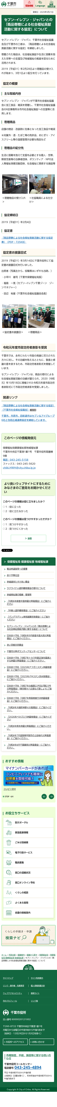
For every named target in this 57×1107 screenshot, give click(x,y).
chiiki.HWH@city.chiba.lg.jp (19, 468)
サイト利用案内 (37, 978)
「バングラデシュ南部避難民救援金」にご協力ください (28, 618)
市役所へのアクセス (15, 1042)
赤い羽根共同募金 (15, 645)
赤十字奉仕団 (13, 575)
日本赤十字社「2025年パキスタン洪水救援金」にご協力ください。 (29, 677)
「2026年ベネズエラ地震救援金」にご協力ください (29, 718)
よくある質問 (21, 903)
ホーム (4, 955)
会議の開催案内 (22, 913)
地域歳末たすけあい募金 (18, 582)
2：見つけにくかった (16, 529)
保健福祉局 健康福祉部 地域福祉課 (27, 561)
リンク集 (34, 1001)
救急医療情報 (21, 832)
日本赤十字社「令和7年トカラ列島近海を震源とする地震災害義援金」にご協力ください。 (29, 659)
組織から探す (32, 955)
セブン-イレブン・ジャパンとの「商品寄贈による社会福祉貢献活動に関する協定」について (29, 627)
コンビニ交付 (10, 789)
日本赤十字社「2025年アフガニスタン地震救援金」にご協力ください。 (29, 668)
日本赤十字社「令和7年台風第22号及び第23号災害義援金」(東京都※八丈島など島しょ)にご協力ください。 (29, 689)
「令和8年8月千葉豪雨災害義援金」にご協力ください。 (29, 746)
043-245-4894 (27, 1067)
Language (40, 6)
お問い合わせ (38, 1042)
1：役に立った (13, 507)
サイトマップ (8, 978)
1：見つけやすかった (16, 524)
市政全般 (12, 955)
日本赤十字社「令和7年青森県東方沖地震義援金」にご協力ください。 (28, 699)
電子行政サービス (23, 852)
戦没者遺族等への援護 (17, 569)
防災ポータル (21, 822)
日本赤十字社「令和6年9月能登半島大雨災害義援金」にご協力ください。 (29, 637)
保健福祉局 (43, 955)
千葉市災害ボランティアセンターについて (26, 651)
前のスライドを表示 (44, 796)
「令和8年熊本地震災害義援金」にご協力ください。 (29, 727)
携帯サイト (35, 993)
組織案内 (21, 955)
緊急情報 (29, 6)
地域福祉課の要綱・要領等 (19, 595)
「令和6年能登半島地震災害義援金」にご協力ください (29, 602)
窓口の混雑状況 (22, 873)
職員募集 (19, 862)
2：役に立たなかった (16, 511)
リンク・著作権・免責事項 (13, 986)
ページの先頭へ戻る (29, 968)
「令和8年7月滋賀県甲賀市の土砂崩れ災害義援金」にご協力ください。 (29, 737)
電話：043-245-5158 (15, 460)
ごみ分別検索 (21, 842)
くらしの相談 (21, 892)
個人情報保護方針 (38, 986)
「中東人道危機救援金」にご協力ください (26, 610)
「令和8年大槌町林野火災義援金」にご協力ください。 (29, 709)
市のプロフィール (10, 1001)
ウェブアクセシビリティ (12, 993)
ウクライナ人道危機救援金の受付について (26, 588)
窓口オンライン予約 (25, 882)
